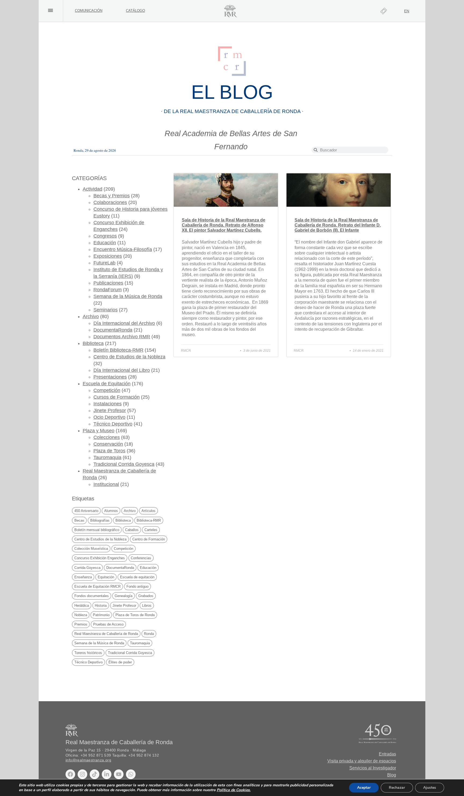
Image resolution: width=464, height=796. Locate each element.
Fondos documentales (91, 596)
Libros (146, 606)
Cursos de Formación (116, 397)
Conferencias (141, 558)
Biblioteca (93, 343)
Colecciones (106, 437)
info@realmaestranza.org (88, 760)
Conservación (108, 444)
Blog (391, 775)
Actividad (92, 189)
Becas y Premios (111, 195)
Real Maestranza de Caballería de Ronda (106, 634)
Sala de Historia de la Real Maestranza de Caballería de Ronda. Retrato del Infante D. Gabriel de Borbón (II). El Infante (338, 225)
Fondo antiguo (137, 586)
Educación (104, 242)
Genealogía (123, 596)
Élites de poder (120, 662)
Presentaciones (110, 377)
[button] (50, 10)
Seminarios (105, 309)
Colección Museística (91, 549)
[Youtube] (119, 774)
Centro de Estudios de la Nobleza (129, 356)
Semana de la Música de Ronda (127, 296)
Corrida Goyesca (87, 568)
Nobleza (80, 615)
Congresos (105, 236)
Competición (106, 390)
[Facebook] (70, 774)
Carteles (150, 530)
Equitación (106, 577)
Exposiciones (107, 256)
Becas (79, 520)
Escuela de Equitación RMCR (97, 586)
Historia (101, 606)
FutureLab (104, 263)
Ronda (149, 634)
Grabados (145, 596)
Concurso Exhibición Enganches (99, 558)
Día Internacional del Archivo (124, 323)
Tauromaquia (107, 457)
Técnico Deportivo (112, 424)
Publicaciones (108, 283)
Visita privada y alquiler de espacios (361, 761)
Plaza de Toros (109, 450)
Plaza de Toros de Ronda (135, 615)
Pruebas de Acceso (108, 624)
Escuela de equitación (137, 577)
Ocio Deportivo (109, 417)
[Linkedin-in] (106, 774)
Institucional (106, 484)
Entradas (387, 754)
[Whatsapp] (131, 774)
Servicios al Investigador (372, 768)
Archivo (91, 316)
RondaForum (107, 289)
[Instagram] (82, 774)
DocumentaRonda (112, 330)
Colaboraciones (110, 202)
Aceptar (364, 787)
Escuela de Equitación (106, 383)
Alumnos (111, 511)
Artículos (148, 511)
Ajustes (429, 787)
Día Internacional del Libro (121, 370)
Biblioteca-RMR (149, 520)
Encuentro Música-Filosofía (122, 249)
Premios (80, 624)
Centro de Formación (148, 539)
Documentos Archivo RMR (121, 336)
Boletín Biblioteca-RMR (118, 350)
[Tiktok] (94, 774)
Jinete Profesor (109, 410)
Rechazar (397, 787)
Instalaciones (107, 403)
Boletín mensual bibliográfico (96, 530)
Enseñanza (83, 577)
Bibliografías (100, 520)
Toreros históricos (88, 653)
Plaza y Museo (98, 430)
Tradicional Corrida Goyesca (123, 464)
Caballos (132, 530)
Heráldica (81, 606)
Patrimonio (101, 615)
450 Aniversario (86, 511)
